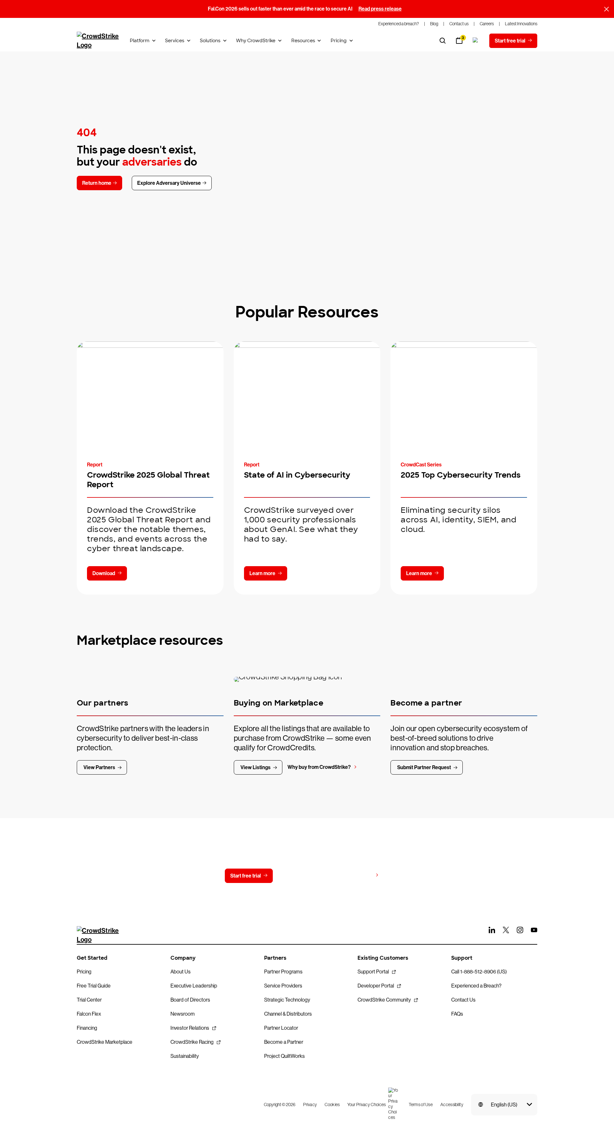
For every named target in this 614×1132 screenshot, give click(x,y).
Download (103, 573)
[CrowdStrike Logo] (98, 41)
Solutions (210, 40)
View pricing (359, 875)
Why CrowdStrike (255, 40)
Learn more (262, 573)
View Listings (255, 767)
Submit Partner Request (424, 767)
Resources (303, 40)
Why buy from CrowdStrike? (319, 767)
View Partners (99, 767)
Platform (139, 40)
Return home (96, 183)
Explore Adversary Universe (169, 183)
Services (174, 40)
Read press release (380, 9)
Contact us (303, 876)
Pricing (339, 40)
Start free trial (245, 876)
